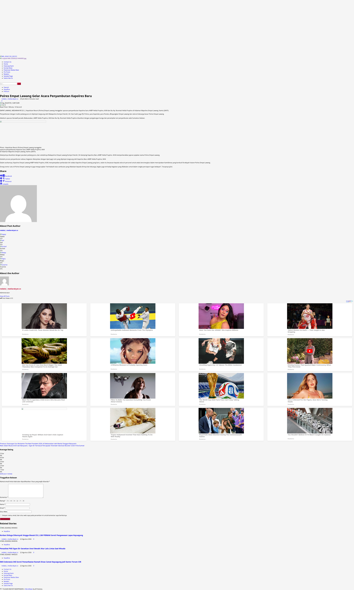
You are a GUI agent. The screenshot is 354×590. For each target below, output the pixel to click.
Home (6, 64)
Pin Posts (7, 72)
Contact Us (7, 62)
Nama (2, 504)
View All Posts (4, 296)
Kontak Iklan (8, 68)
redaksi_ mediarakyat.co (10, 99)
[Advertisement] (55, 27)
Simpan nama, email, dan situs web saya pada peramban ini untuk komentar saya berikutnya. (34, 515)
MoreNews (29, 589)
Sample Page (8, 76)
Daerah (6, 87)
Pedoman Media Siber (11, 70)
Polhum (6, 91)
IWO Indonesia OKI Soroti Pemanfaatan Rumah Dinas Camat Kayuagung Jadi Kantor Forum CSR (40, 562)
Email (2, 508)
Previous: (38, 444)
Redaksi (6, 74)
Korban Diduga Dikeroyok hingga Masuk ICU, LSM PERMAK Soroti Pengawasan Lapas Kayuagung (41, 535)
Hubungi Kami (9, 66)
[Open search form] (0, 82)
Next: (42, 446)
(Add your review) (6, 474)
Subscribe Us (8, 78)
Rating (2, 501)
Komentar (4, 497)
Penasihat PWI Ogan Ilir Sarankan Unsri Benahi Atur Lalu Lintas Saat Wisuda (32, 548)
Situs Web (3, 512)
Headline (7, 89)
